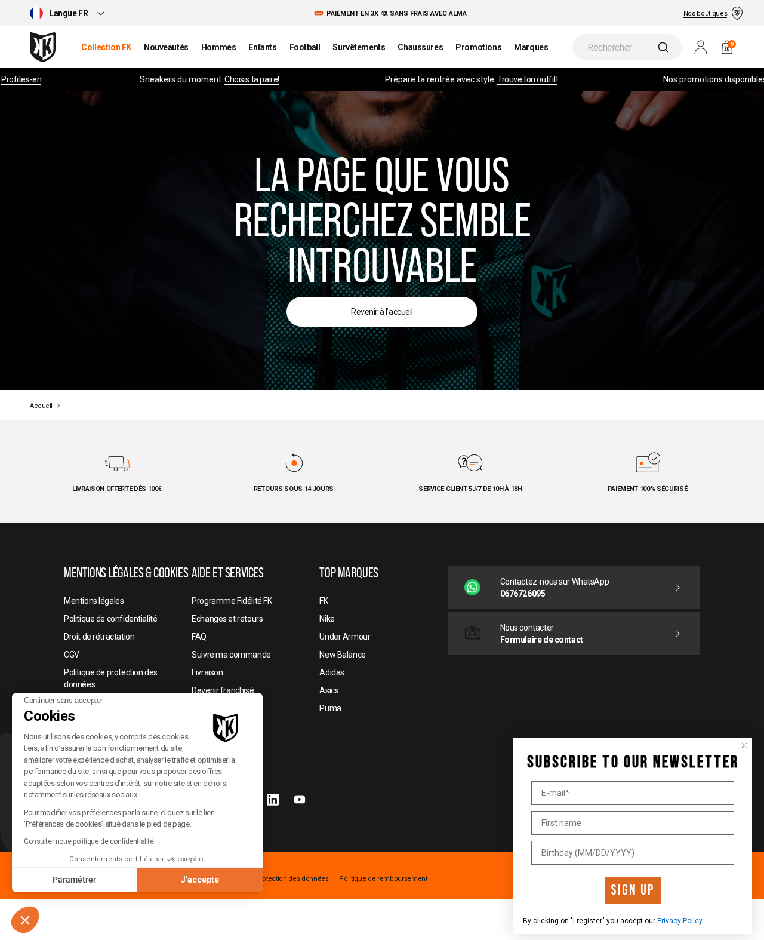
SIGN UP (633, 890)
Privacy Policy (679, 921)
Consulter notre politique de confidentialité (89, 841)
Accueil (41, 406)
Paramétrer (74, 879)
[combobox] (627, 47)
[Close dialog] (744, 745)
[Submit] (665, 47)
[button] (25, 919)
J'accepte (200, 879)
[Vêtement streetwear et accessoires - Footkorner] (43, 47)
